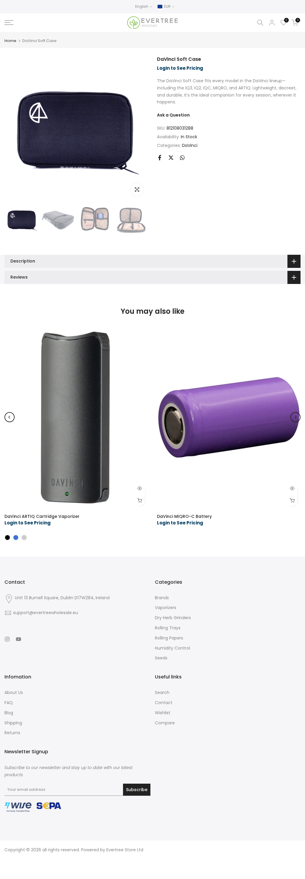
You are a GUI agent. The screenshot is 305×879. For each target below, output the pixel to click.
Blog (8, 713)
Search (162, 692)
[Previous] (9, 417)
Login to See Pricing (180, 68)
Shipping (13, 723)
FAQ (8, 703)
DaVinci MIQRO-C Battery (184, 516)
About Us (13, 692)
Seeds (161, 658)
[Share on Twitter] (171, 157)
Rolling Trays (167, 628)
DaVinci (189, 145)
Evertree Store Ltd (124, 850)
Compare (165, 723)
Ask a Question (173, 115)
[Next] (295, 417)
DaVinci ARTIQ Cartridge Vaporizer (42, 516)
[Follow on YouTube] (18, 639)
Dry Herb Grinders (173, 618)
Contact (163, 703)
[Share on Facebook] (159, 157)
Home (10, 41)
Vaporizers (165, 608)
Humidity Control (172, 648)
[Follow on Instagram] (7, 639)
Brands (162, 598)
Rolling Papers (169, 638)
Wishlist (162, 713)
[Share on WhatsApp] (182, 157)
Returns (12, 733)
